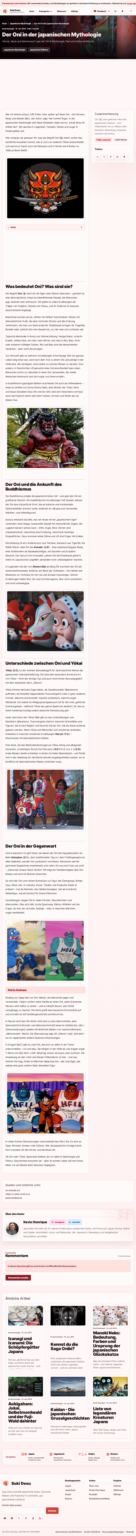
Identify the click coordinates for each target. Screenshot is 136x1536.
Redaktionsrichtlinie (99, 1498)
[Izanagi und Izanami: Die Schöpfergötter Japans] (25, 1315)
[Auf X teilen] (104, 157)
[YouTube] (5, 1518)
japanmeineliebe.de (13, 1198)
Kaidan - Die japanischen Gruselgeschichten (70, 1414)
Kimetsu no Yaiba (14, 997)
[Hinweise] (122, 11)
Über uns (94, 1485)
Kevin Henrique (8, 29)
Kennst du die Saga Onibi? (64, 1346)
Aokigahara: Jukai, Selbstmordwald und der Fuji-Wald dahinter (25, 1412)
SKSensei (61, 11)
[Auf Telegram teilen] (124, 157)
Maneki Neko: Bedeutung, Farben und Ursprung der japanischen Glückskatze (106, 1343)
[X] (19, 1518)
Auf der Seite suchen (12, 1505)
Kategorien (44, 11)
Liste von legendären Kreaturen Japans (104, 1415)
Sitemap (130, 1532)
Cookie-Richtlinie (92, 1532)
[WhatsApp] (40, 1518)
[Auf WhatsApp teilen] (117, 157)
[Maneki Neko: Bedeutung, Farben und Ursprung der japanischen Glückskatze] (110, 1315)
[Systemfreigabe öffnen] (97, 157)
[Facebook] (12, 1518)
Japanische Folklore (39, 50)
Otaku (68, 1494)
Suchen (52, 1510)
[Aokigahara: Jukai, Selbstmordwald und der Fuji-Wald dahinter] (25, 1386)
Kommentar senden (18, 1277)
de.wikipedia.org (12, 1190)
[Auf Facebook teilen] (111, 157)
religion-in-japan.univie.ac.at (17, 1194)
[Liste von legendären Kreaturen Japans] (110, 1386)
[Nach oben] (131, 11)
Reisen (68, 1498)
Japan (68, 1485)
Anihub (117, 1485)
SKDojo (74, 11)
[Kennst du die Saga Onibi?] (68, 1315)
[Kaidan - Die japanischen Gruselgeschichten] (68, 1386)
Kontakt (93, 1494)
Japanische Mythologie (20, 23)
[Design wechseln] (115, 11)
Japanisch (70, 1490)
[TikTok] (33, 1518)
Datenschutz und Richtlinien (69, 1532)
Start (31, 11)
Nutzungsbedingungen (113, 1532)
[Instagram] (26, 1518)
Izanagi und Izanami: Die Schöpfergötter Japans (24, 1345)
